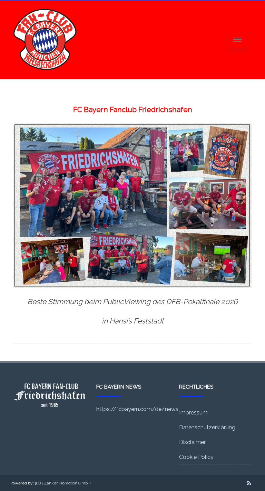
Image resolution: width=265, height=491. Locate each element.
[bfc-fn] (45, 76)
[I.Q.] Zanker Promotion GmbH (63, 483)
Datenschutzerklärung (207, 427)
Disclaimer (192, 442)
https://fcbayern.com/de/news (137, 409)
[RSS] (249, 483)
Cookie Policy (196, 457)
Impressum (193, 412)
